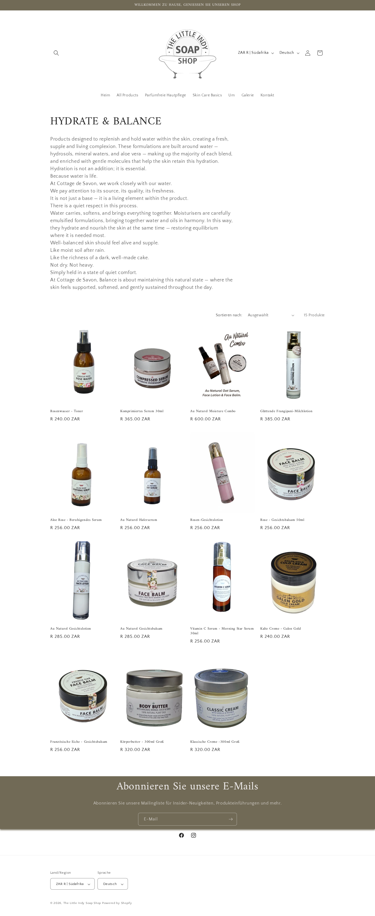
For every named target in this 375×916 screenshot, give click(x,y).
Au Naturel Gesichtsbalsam (141, 629)
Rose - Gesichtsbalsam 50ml (282, 520)
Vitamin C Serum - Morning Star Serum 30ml (222, 631)
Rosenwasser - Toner (66, 411)
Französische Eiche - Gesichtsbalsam (78, 742)
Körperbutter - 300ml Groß (142, 742)
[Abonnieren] (231, 819)
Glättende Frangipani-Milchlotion (286, 411)
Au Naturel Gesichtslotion (70, 629)
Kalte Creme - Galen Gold (280, 629)
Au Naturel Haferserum (138, 520)
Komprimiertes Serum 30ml (141, 411)
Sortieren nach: (229, 315)
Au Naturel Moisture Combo (213, 411)
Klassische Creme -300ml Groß (215, 742)
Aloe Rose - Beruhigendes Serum (76, 520)
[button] (56, 53)
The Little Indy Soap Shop (82, 903)
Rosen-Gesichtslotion (206, 520)
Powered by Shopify (117, 903)
